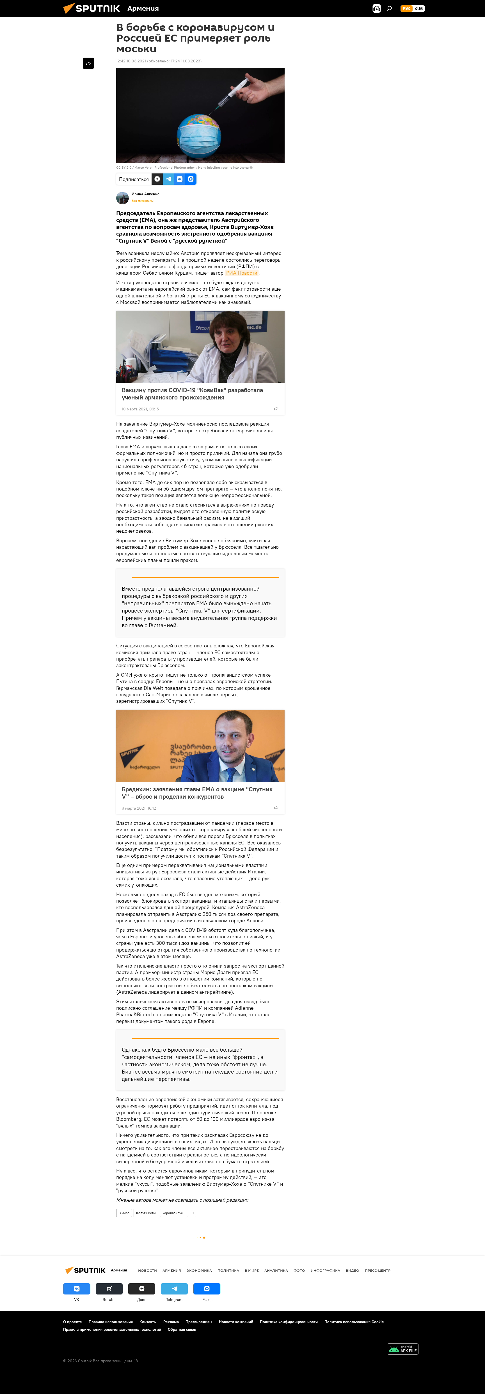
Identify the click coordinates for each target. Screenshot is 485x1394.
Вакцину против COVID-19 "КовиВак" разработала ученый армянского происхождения (192, 393)
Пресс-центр (377, 1270)
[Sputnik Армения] (93, 15)
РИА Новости (241, 273)
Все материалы (143, 201)
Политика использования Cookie (354, 1321)
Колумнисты (146, 1213)
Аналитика (276, 1270)
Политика (228, 1270)
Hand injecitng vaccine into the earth (225, 167)
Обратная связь (182, 1329)
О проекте (72, 1321)
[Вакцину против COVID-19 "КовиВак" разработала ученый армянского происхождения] (200, 347)
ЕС (191, 1213)
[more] (276, 408)
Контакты (148, 1321)
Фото (299, 1270)
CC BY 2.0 (123, 167)
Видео (352, 1270)
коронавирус (173, 1213)
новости (147, 1270)
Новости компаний (236, 1321)
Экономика (199, 1270)
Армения (172, 1270)
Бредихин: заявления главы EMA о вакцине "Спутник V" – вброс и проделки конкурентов (197, 792)
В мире (124, 1213)
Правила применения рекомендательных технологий (112, 1329)
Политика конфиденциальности (289, 1321)
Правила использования (111, 1321)
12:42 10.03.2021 (131, 61)
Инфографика (325, 1270)
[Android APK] (403, 1349)
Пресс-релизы (199, 1321)
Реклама (171, 1321)
